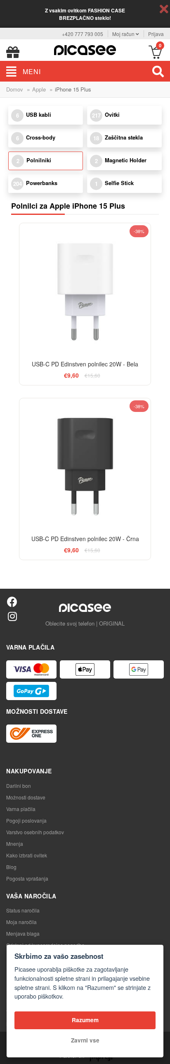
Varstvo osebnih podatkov (35, 831)
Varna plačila (20, 808)
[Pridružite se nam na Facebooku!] (12, 601)
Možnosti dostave (25, 797)
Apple (39, 89)
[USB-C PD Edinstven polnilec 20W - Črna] (84, 464)
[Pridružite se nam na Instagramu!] (12, 616)
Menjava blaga (23, 933)
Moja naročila (21, 921)
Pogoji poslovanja (26, 820)
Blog (11, 866)
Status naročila (23, 910)
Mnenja (14, 843)
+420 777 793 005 (82, 33)
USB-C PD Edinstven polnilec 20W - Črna (85, 538)
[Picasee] (85, 49)
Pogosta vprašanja (27, 878)
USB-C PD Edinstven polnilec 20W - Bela (85, 364)
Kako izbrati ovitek (26, 855)
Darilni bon (18, 785)
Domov (14, 89)
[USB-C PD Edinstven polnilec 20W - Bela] (84, 288)
